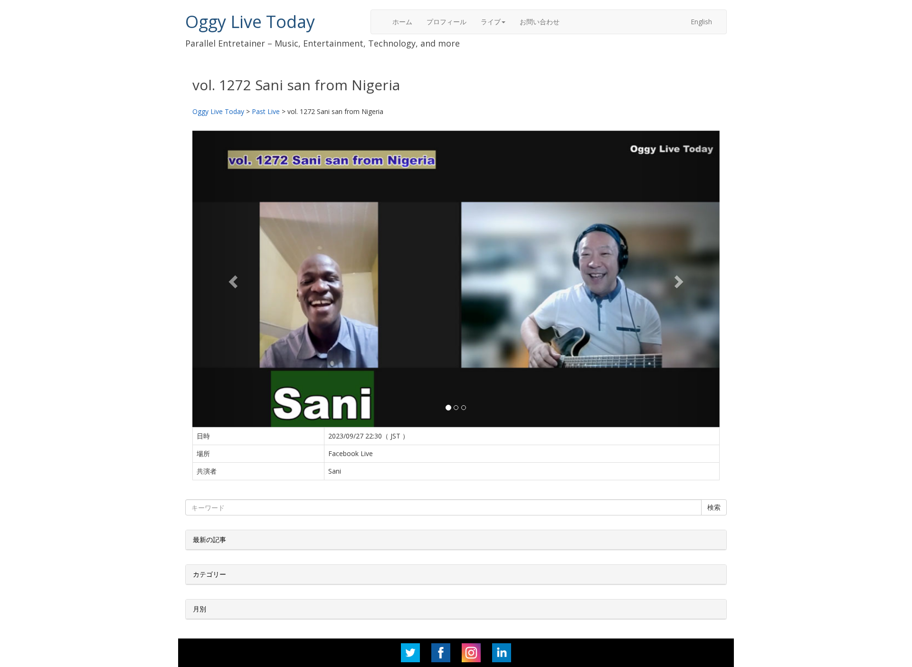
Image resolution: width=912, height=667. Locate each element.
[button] (232, 279)
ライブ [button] (491, 21)
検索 (714, 507)
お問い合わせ (540, 21)
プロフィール (446, 21)
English (701, 21)
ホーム (402, 21)
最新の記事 (209, 539)
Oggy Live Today (250, 21)
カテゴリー (209, 574)
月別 (199, 608)
